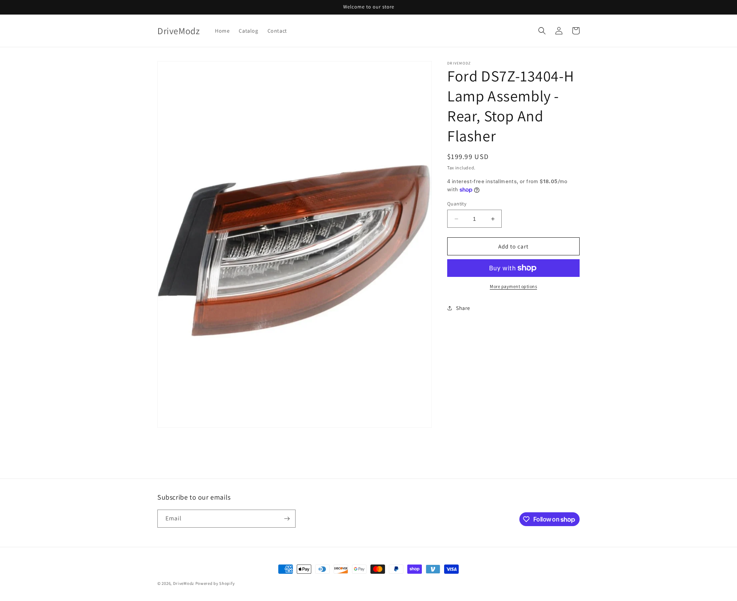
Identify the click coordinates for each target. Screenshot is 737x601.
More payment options (513, 286)
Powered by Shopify (215, 583)
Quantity (456, 203)
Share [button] (463, 308)
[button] (542, 30)
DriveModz (183, 583)
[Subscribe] (286, 519)
